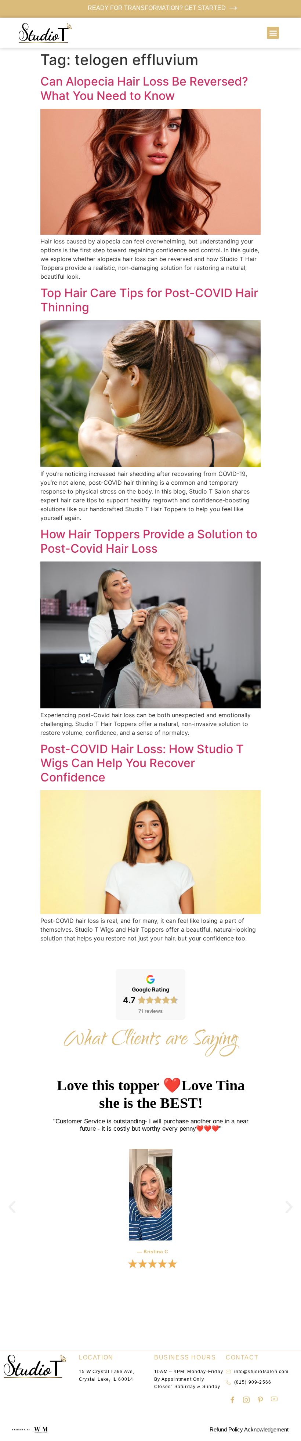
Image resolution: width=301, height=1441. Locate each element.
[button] (273, 33)
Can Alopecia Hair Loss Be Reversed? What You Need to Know (144, 88)
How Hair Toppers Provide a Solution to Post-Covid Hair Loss (148, 541)
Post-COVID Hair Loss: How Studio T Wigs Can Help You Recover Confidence (142, 763)
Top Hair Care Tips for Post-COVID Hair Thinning (149, 300)
